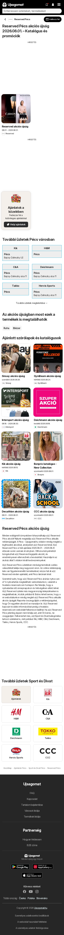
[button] (52, 4)
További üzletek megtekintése (30, 303)
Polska (31, 898)
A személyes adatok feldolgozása (32, 928)
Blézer (17, 328)
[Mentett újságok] (46, 4)
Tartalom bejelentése (32, 804)
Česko (22, 898)
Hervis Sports (15, 622)
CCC (25, 622)
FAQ (32, 793)
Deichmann (54, 619)
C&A (45, 619)
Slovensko (41, 898)
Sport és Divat (42, 616)
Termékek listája (32, 816)
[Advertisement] (32, 65)
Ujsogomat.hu (40, 908)
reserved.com (18, 585)
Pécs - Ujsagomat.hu (28, 541)
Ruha (6, 328)
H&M (40, 619)
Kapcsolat (32, 798)
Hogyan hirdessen (32, 839)
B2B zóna (32, 845)
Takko (5, 622)
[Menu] (59, 4)
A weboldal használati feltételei (32, 921)
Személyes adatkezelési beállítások (32, 915)
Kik (35, 619)
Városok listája (32, 810)
